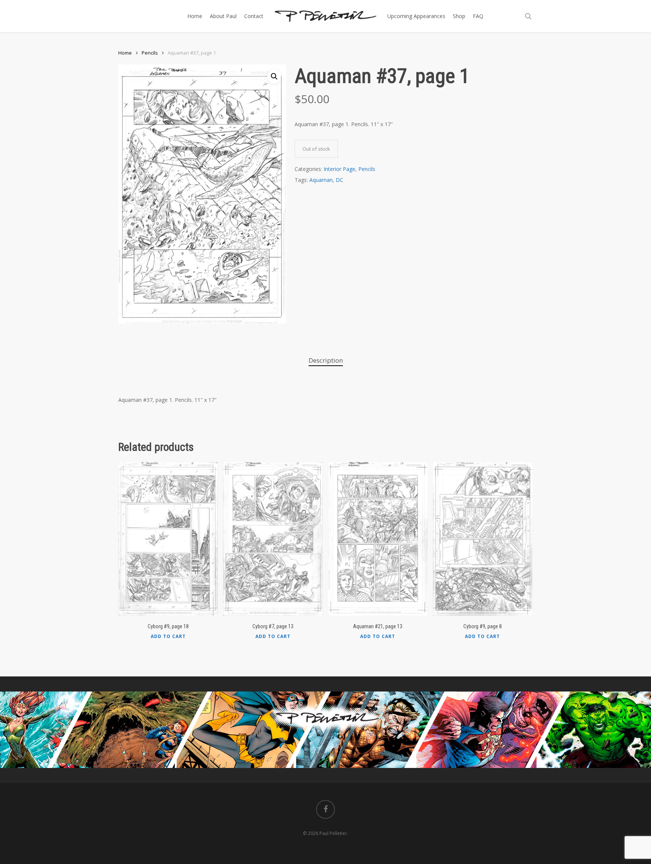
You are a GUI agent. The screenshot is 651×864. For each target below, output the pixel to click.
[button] (274, 76)
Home (125, 52)
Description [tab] (326, 360)
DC (339, 179)
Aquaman (321, 179)
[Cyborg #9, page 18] (168, 539)
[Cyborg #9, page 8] (482, 539)
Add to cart (168, 636)
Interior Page (339, 168)
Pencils (150, 52)
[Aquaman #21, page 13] (378, 539)
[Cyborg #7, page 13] (272, 539)
